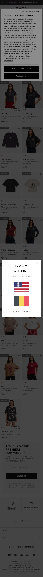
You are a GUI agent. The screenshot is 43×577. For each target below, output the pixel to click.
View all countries (21, 312)
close (37, 263)
